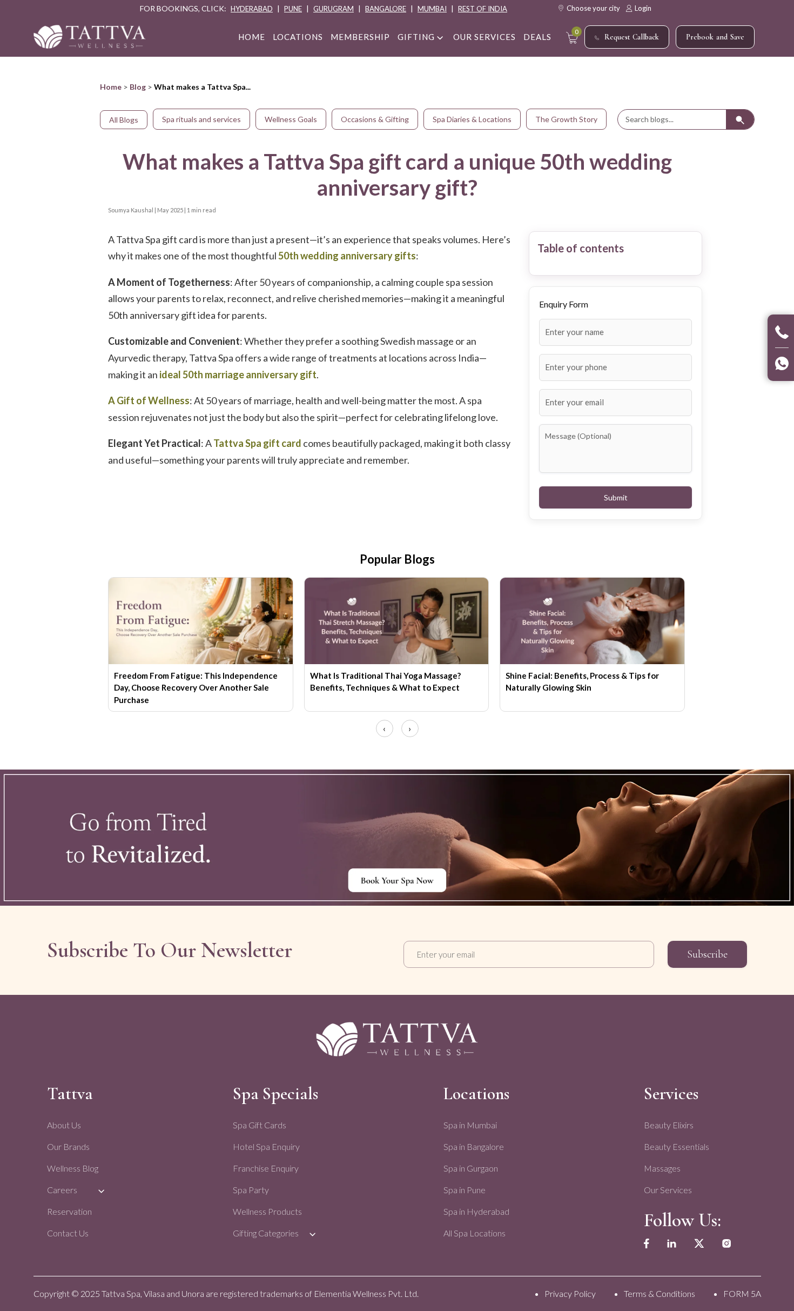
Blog (138, 86)
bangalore (385, 8)
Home (111, 86)
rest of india (482, 8)
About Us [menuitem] (64, 1125)
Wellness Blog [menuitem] (72, 1168)
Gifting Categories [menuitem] (266, 1233)
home (251, 37)
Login (643, 8)
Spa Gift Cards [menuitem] (259, 1125)
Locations (298, 37)
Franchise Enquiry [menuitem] (266, 1168)
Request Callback (631, 37)
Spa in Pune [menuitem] (464, 1190)
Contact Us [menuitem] (68, 1233)
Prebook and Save (715, 37)
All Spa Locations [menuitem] (474, 1233)
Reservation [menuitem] (69, 1211)
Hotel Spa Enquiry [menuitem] (266, 1146)
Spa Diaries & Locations (472, 119)
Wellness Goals (291, 119)
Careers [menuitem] (62, 1190)
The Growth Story (566, 119)
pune (293, 8)
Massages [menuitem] (662, 1168)
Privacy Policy (570, 1293)
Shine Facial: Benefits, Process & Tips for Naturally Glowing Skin (582, 682)
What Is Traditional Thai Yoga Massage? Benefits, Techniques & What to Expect (385, 682)
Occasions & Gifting (375, 119)
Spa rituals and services (201, 119)
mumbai (432, 8)
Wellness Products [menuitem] (267, 1211)
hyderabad (252, 8)
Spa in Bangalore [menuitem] (473, 1146)
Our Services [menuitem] (668, 1190)
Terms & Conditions (659, 1293)
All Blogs (123, 119)
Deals (537, 37)
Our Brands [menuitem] (68, 1146)
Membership (360, 37)
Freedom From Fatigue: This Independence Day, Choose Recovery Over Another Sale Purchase (196, 688)
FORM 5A (742, 1293)
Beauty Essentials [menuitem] (676, 1146)
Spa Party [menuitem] (251, 1190)
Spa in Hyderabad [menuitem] (476, 1211)
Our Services (484, 37)
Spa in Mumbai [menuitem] (470, 1125)
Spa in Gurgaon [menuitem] (470, 1168)
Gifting (416, 37)
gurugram (333, 8)
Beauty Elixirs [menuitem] (669, 1125)
